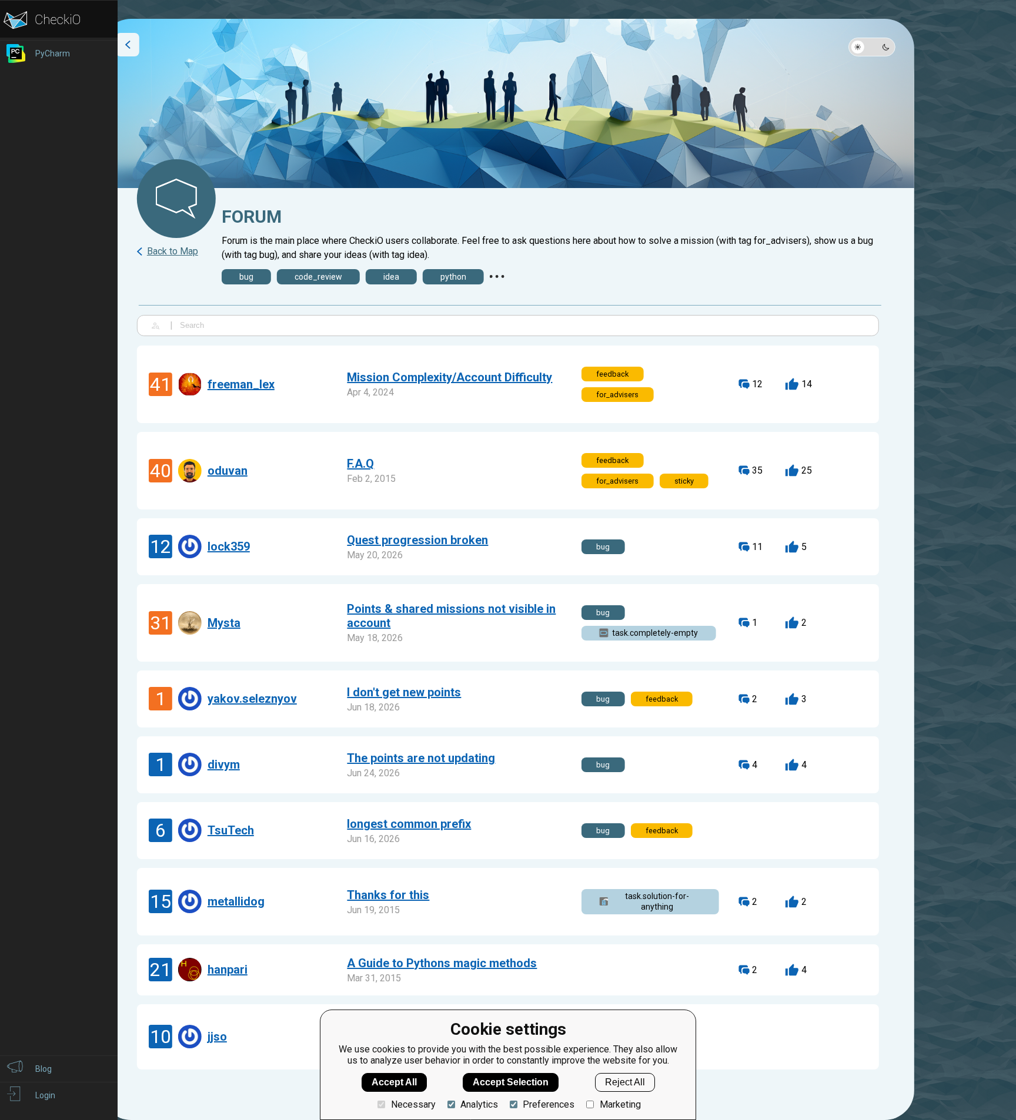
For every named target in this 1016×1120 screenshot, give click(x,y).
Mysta (224, 623)
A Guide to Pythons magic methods (442, 963)
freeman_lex (241, 384)
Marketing (620, 1104)
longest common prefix (409, 824)
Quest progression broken (417, 540)
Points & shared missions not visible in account (451, 616)
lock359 (229, 546)
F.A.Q (360, 464)
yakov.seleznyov (252, 699)
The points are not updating (421, 758)
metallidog (236, 901)
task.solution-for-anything (657, 901)
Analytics (479, 1104)
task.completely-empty (655, 633)
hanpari (228, 970)
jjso (217, 1037)
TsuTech (231, 830)
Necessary (413, 1104)
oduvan (228, 471)
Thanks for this (388, 895)
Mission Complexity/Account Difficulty (449, 377)
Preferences (548, 1104)
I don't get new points (404, 692)
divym (224, 764)
